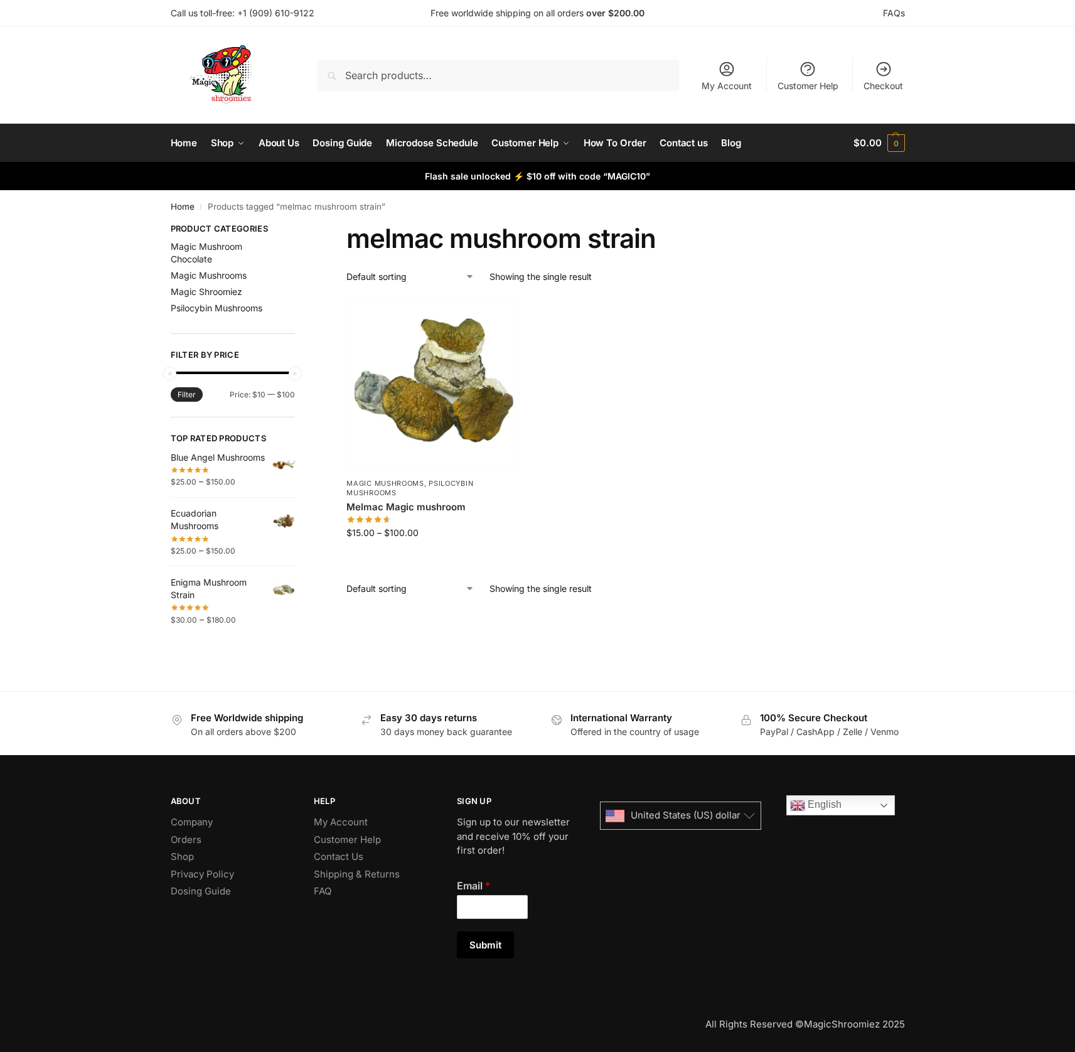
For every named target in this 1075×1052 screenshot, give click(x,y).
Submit (485, 945)
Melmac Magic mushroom (406, 507)
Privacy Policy (202, 874)
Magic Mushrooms (385, 483)
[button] (878, 143)
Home (183, 206)
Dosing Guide (201, 891)
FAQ (322, 891)
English (823, 804)
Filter (187, 394)
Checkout (883, 85)
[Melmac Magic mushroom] (433, 384)
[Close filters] (298, 230)
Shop (182, 856)
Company (192, 822)
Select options (433, 559)
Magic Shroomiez (206, 291)
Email (473, 885)
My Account (727, 85)
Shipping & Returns (357, 874)
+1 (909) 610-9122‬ (275, 13)
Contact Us (338, 856)
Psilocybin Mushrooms (216, 308)
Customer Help (808, 85)
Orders (186, 839)
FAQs (894, 13)
